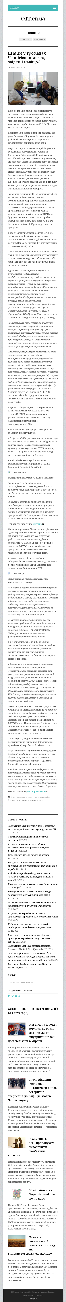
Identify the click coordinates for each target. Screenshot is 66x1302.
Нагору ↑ (33, 1299)
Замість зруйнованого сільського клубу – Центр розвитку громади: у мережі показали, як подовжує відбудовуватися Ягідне (32, 956)
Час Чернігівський (36, 791)
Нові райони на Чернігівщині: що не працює (42, 1194)
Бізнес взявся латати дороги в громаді (28, 855)
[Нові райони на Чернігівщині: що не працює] (16, 1194)
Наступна (26, 39)
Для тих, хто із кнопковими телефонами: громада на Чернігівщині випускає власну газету (30, 938)
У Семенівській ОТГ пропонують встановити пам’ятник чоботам (31, 1147)
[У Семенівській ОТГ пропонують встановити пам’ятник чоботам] (16, 1143)
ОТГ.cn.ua (33, 19)
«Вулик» (37, 524)
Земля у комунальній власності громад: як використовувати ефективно (32, 1245)
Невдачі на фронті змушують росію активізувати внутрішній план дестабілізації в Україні (32, 866)
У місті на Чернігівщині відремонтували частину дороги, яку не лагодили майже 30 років (30, 876)
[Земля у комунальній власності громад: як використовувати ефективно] (16, 1241)
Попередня (38, 39)
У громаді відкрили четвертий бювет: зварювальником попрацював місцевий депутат (29, 847)
